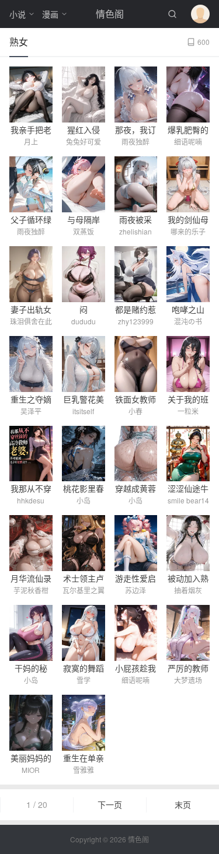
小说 (17, 14)
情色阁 (110, 13)
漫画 (50, 14)
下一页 (110, 804)
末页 (183, 804)
